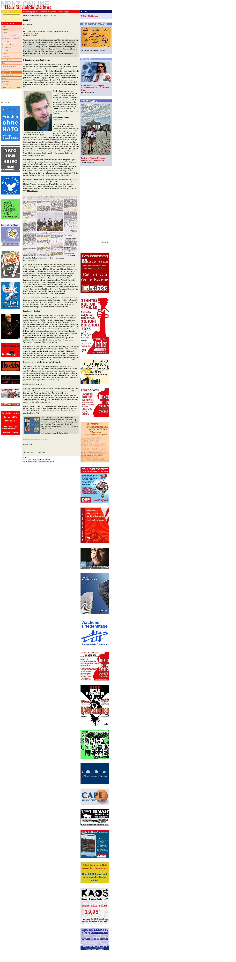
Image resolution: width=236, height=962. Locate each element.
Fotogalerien (7, 60)
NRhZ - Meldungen (89, 16)
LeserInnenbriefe (8, 75)
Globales (5, 41)
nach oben (41, 452)
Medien (5, 54)
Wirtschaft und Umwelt (10, 38)
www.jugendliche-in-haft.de (58, 433)
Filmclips (5, 57)
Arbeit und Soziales (9, 35)
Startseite (26, 452)
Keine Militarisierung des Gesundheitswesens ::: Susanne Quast (95, 87)
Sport (4, 63)
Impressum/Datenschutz (11, 87)
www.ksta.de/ (32, 191)
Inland (4, 32)
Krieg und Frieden (9, 44)
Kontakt (5, 84)
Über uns (5, 81)
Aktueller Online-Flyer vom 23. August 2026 (37, 15)
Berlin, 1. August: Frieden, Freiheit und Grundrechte (93, 159)
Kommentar (6, 47)
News (4, 26)
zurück (25, 20)
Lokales (5, 29)
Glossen (5, 50)
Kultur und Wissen (9, 66)
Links (4, 78)
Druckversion (27, 24)
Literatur (5, 69)
